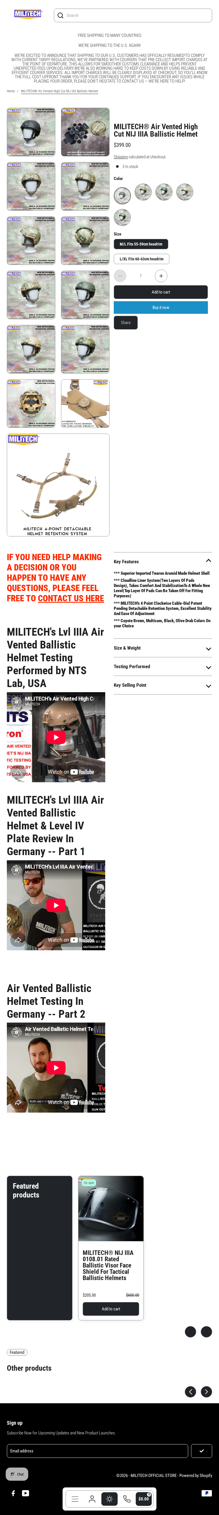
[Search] (60, 15)
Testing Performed (132, 666)
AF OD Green (164, 187)
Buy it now (161, 307)
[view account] (92, 1499)
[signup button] (201, 1451)
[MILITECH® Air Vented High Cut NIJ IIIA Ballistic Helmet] (85, 132)
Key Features (126, 561)
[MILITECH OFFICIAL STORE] (28, 15)
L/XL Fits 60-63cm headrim (141, 258)
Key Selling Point (130, 685)
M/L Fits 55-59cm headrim (141, 243)
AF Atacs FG (122, 213)
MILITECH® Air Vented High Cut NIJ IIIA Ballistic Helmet (156, 129)
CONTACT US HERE (71, 598)
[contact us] (127, 1499)
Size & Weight (127, 648)
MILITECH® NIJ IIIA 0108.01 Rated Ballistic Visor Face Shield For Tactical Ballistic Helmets (108, 1265)
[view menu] (75, 1499)
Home (11, 91)
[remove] (120, 276)
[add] (161, 276)
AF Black (122, 189)
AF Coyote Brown (185, 187)
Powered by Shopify (195, 1475)
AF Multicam (143, 187)
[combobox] (138, 15)
